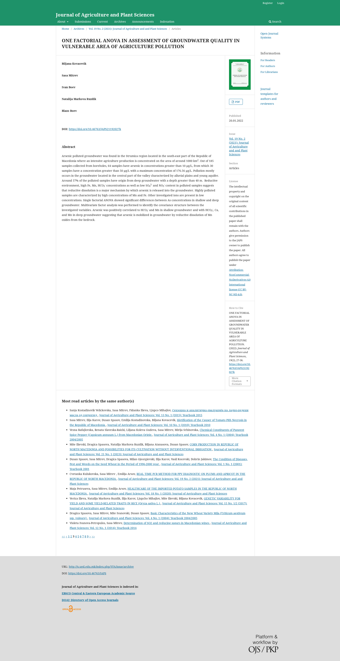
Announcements (143, 21)
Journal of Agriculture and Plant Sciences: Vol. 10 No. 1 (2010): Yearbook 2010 (158, 425)
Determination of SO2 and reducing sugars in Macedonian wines (167, 523)
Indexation (167, 21)
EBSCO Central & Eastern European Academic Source (98, 593)
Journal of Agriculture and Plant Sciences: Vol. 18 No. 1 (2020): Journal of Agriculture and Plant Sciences (158, 493)
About (61, 21)
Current (102, 21)
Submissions (83, 21)
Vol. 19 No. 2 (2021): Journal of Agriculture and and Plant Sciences (128, 28)
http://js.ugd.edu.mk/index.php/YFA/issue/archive (101, 566)
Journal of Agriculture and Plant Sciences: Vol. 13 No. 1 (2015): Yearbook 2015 (150, 415)
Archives (120, 21)
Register (268, 3)
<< (63, 536)
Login (280, 3)
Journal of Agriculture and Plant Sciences (105, 14)
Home (65, 28)
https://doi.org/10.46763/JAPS (87, 573)
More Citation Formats (237, 381)
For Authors (268, 66)
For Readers (268, 60)
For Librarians (269, 72)
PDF (237, 102)
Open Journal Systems (269, 35)
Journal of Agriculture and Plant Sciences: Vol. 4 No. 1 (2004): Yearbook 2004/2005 (143, 518)
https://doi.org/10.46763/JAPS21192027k (95, 129)
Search (276, 21)
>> (93, 536)
